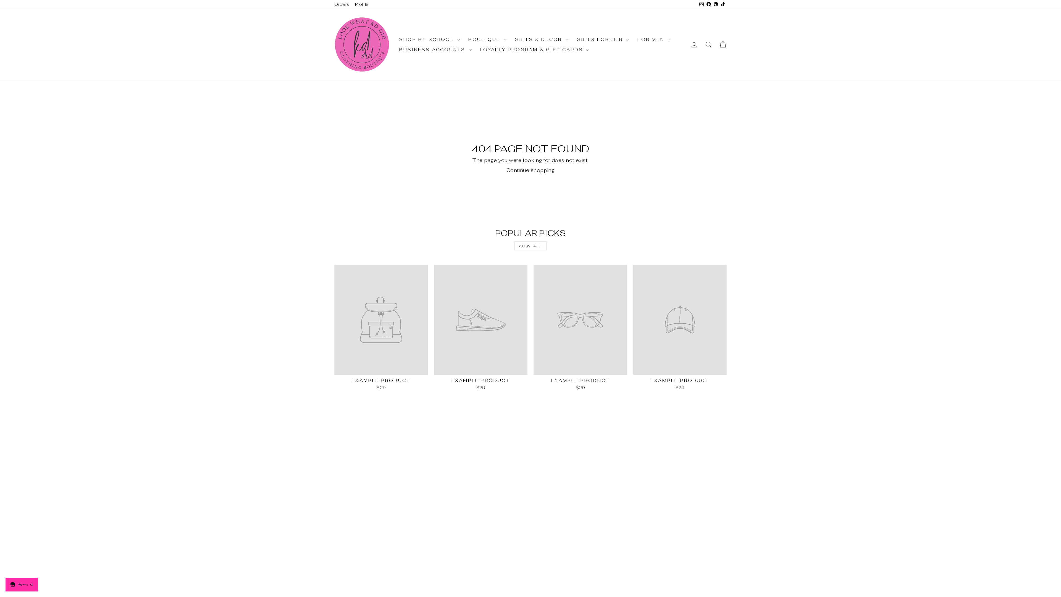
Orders (342, 4)
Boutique (485, 39)
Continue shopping (530, 170)
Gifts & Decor (539, 39)
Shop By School (427, 39)
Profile (362, 4)
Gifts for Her (601, 39)
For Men (651, 39)
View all (531, 246)
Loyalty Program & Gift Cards (532, 50)
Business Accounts (433, 50)
